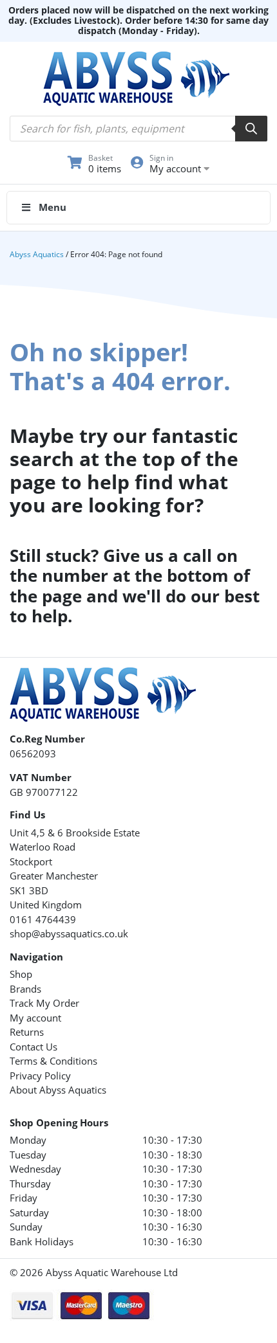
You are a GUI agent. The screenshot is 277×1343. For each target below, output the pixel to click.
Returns (27, 1031)
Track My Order (44, 1002)
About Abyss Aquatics (58, 1089)
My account (35, 1017)
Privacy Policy (40, 1075)
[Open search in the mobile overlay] (138, 128)
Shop (21, 974)
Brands (25, 988)
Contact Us (33, 1046)
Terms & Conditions (53, 1060)
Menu (52, 207)
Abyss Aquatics (37, 254)
